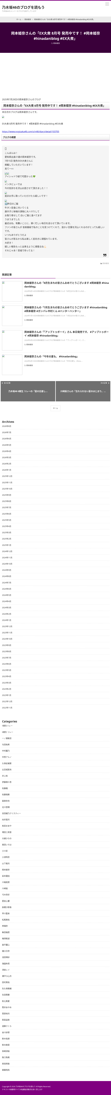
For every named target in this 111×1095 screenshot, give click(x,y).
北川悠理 (6, 807)
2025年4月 (6, 526)
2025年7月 (6, 507)
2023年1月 (6, 695)
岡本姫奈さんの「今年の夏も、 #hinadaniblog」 (51, 356)
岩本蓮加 (6, 876)
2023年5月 (6, 670)
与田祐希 (6, 744)
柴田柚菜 (6, 932)
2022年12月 (7, 701)
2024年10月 (7, 563)
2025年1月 (6, 545)
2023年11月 (7, 632)
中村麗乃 (6, 750)
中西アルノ (7, 757)
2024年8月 (6, 576)
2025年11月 (7, 482)
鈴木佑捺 (6, 1038)
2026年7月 (6, 432)
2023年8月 (6, 651)
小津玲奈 (6, 857)
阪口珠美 (6, 1057)
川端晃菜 (6, 882)
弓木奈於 (6, 894)
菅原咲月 (6, 1013)
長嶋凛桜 (6, 1051)
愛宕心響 (6, 901)
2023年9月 (6, 645)
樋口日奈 (6, 951)
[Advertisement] (55, 73)
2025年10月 (7, 488)
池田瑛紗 (6, 957)
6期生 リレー (7, 732)
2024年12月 (7, 551)
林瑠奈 (5, 926)
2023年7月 (6, 657)
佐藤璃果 (6, 794)
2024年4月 (6, 601)
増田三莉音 (7, 832)
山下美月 (6, 863)
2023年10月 (7, 639)
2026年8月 (6, 426)
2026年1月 (6, 470)
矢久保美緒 (7, 988)
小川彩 (5, 851)
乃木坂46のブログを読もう (23, 7)
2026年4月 (6, 451)
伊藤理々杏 (7, 782)
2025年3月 (6, 532)
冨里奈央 (6, 801)
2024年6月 (6, 589)
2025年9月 (6, 495)
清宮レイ (6, 969)
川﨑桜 (5, 888)
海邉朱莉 (6, 963)
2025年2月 (6, 538)
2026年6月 (6, 438)
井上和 (5, 775)
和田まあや (7, 825)
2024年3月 (6, 607)
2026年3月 (6, 457)
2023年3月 (6, 682)
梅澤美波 (6, 938)
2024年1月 (6, 620)
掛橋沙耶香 (7, 907)
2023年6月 (6, 664)
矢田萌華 (6, 994)
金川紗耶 (6, 1032)
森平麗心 (6, 944)
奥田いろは (7, 844)
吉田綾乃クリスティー (11, 813)
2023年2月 (6, 689)
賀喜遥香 (6, 1019)
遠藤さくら (7, 1026)
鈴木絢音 (6, 1045)
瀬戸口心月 (7, 976)
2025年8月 (6, 501)
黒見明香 (6, 1063)
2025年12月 (7, 476)
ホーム (55, 408)
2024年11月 (7, 557)
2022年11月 (7, 707)
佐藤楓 (5, 788)
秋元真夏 (6, 1001)
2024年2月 (6, 614)
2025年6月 (6, 513)
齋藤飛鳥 (6, 1070)
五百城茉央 (7, 769)
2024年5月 (6, 595)
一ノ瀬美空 (7, 738)
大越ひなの (7, 838)
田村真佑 (6, 982)
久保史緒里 (7, 763)
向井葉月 (6, 819)
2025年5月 (6, 520)
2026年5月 (6, 445)
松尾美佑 (6, 919)
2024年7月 (6, 582)
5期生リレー (7, 725)
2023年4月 (6, 676)
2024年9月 (6, 570)
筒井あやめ (7, 1007)
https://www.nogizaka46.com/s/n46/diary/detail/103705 (30, 131)
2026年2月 (6, 463)
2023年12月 (7, 626)
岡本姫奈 (56, 43)
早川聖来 (6, 913)
